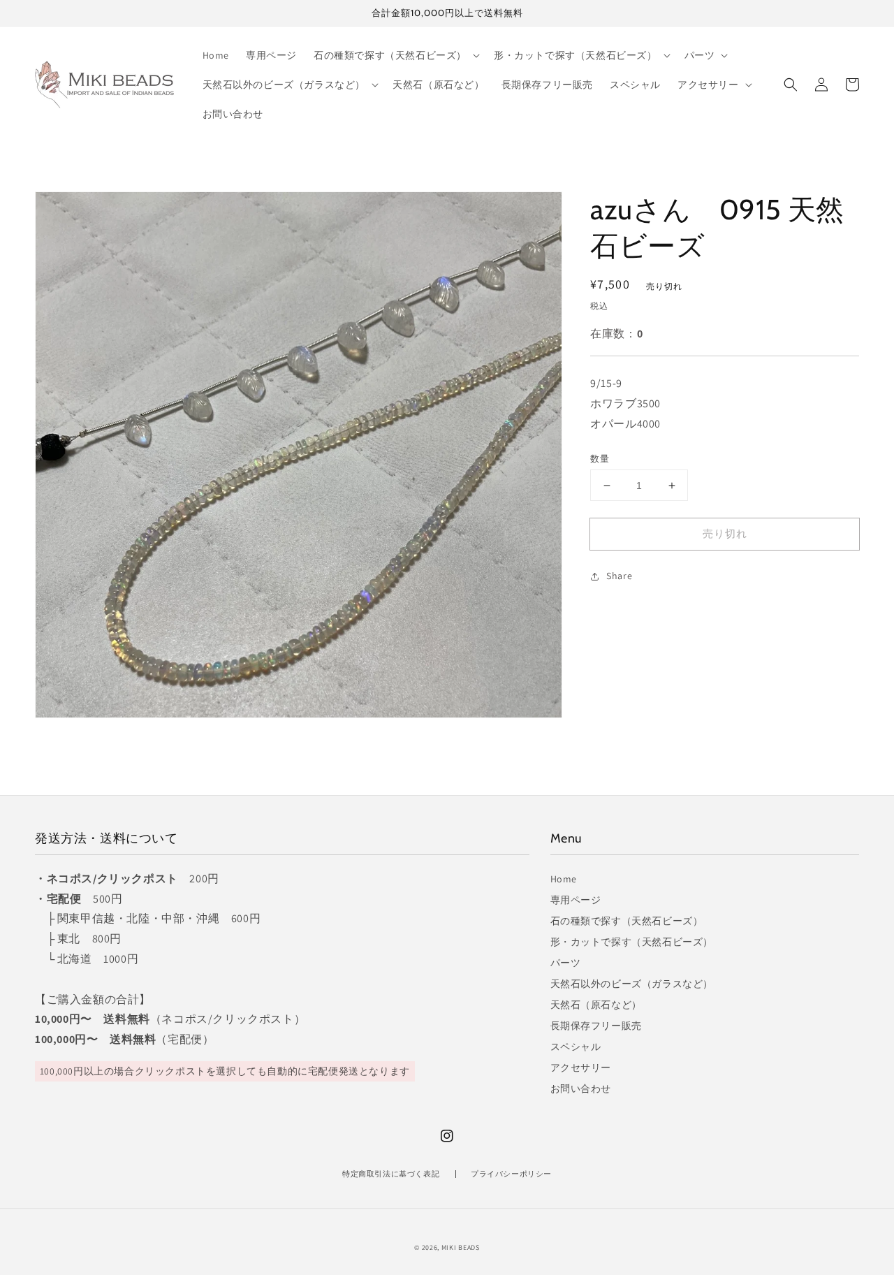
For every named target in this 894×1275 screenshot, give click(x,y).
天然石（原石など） (596, 1004)
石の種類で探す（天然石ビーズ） (626, 921)
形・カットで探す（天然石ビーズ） (632, 941)
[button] (790, 84)
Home (563, 879)
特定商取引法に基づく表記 (390, 1174)
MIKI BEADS (460, 1247)
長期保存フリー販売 (596, 1025)
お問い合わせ (581, 1088)
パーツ (565, 962)
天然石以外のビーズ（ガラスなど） (632, 983)
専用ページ (575, 900)
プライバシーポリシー (511, 1174)
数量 (599, 459)
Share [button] (619, 576)
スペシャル (575, 1046)
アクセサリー (581, 1067)
